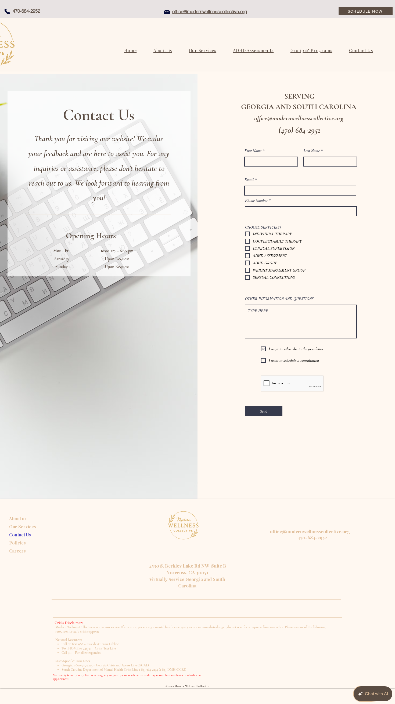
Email (249, 180)
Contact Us (20, 534)
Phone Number (256, 200)
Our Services (22, 526)
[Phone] (7, 11)
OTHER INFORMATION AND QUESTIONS (279, 299)
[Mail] (166, 12)
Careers (17, 551)
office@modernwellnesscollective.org (298, 118)
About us (18, 518)
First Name (253, 151)
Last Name (312, 151)
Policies (17, 543)
